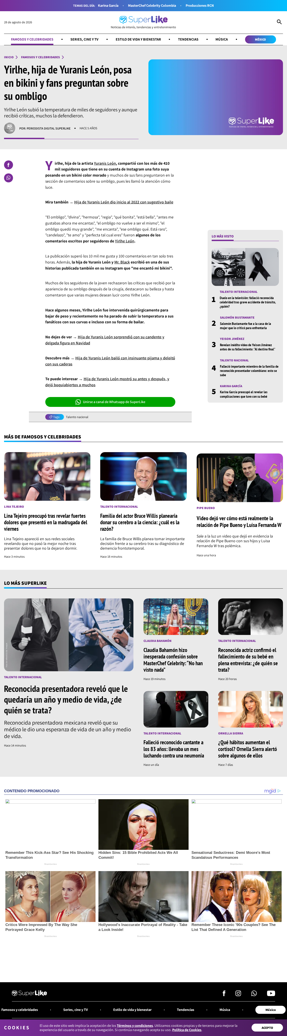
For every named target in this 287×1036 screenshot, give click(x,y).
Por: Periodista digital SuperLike (45, 128)
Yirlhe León (124, 241)
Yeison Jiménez (232, 339)
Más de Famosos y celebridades (42, 436)
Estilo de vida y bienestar (138, 39)
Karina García (108, 5)
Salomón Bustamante (237, 317)
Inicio (9, 57)
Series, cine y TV (84, 39)
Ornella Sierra (230, 733)
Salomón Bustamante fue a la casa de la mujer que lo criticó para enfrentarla (245, 325)
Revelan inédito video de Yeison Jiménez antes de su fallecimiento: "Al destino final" (247, 347)
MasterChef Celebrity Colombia (152, 5)
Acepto (267, 1027)
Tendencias (188, 39)
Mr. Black (122, 262)
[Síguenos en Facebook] (224, 994)
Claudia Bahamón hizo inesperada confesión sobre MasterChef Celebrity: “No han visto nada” (173, 659)
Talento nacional (77, 417)
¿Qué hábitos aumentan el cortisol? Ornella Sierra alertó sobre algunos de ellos (247, 749)
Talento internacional (239, 292)
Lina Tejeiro (14, 507)
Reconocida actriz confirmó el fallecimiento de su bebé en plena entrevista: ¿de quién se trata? (248, 659)
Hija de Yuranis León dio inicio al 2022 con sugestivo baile (123, 202)
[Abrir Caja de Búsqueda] (279, 22)
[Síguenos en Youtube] (271, 994)
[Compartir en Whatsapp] (8, 177)
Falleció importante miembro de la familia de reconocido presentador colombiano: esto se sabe (249, 370)
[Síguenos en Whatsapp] (254, 994)
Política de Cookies (186, 1029)
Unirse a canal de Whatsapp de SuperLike (114, 401)
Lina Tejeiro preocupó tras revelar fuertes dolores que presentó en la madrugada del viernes (45, 522)
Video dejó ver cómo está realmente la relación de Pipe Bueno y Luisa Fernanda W (239, 521)
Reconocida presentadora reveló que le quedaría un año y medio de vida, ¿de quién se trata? (66, 699)
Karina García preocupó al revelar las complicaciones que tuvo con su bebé (243, 394)
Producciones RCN (200, 5)
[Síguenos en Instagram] (238, 994)
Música (221, 39)
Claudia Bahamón (158, 641)
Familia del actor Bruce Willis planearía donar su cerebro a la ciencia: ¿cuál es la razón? (139, 522)
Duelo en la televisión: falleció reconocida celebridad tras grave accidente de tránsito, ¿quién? (248, 302)
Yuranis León (105, 163)
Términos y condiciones (135, 1025)
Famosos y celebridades (32, 39)
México (260, 39)
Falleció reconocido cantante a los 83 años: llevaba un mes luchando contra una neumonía (174, 749)
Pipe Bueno (206, 508)
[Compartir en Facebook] (8, 164)
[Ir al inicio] (29, 993)
